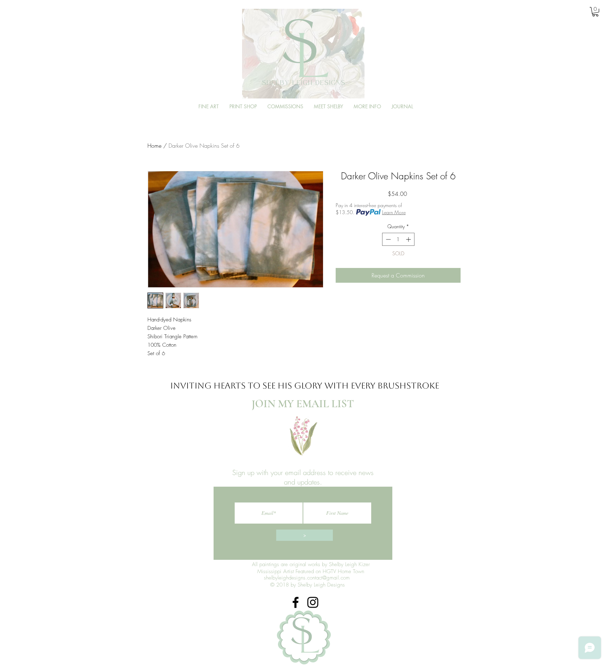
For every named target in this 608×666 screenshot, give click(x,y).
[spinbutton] (398, 239)
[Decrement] (387, 239)
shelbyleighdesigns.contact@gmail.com (307, 577)
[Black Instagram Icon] (312, 602)
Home (154, 145)
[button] (595, 12)
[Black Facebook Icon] (295, 602)
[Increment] (409, 239)
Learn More (394, 212)
